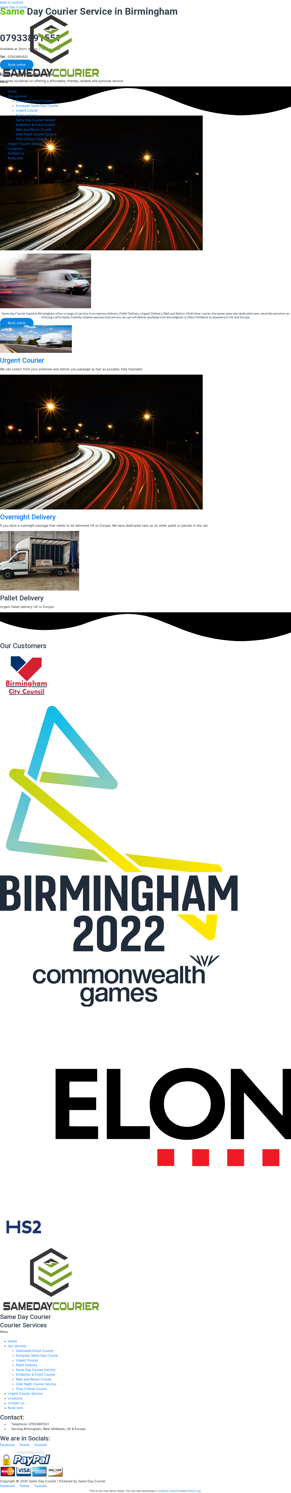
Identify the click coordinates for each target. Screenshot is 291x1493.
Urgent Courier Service (25, 144)
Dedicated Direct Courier (34, 101)
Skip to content (11, 2)
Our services (17, 96)
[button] (145, 84)
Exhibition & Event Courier (35, 125)
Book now (15, 158)
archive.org (194, 1490)
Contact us (16, 153)
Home (12, 91)
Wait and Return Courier (34, 129)
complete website (168, 1490)
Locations (15, 148)
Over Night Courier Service (36, 134)
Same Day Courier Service (35, 120)
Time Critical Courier (31, 139)
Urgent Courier (27, 110)
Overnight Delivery (28, 517)
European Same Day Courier (37, 106)
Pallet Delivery (26, 115)
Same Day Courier (13, 7)
